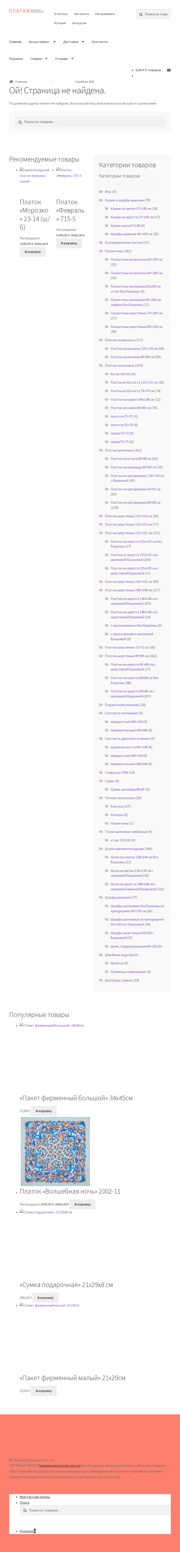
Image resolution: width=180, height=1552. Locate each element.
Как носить (81, 14)
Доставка (70, 41)
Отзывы (61, 58)
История (60, 23)
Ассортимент (39, 41)
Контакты (100, 41)
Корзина (16, 58)
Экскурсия (79, 23)
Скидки (36, 58)
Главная (15, 41)
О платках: (61, 14)
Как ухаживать (105, 14)
